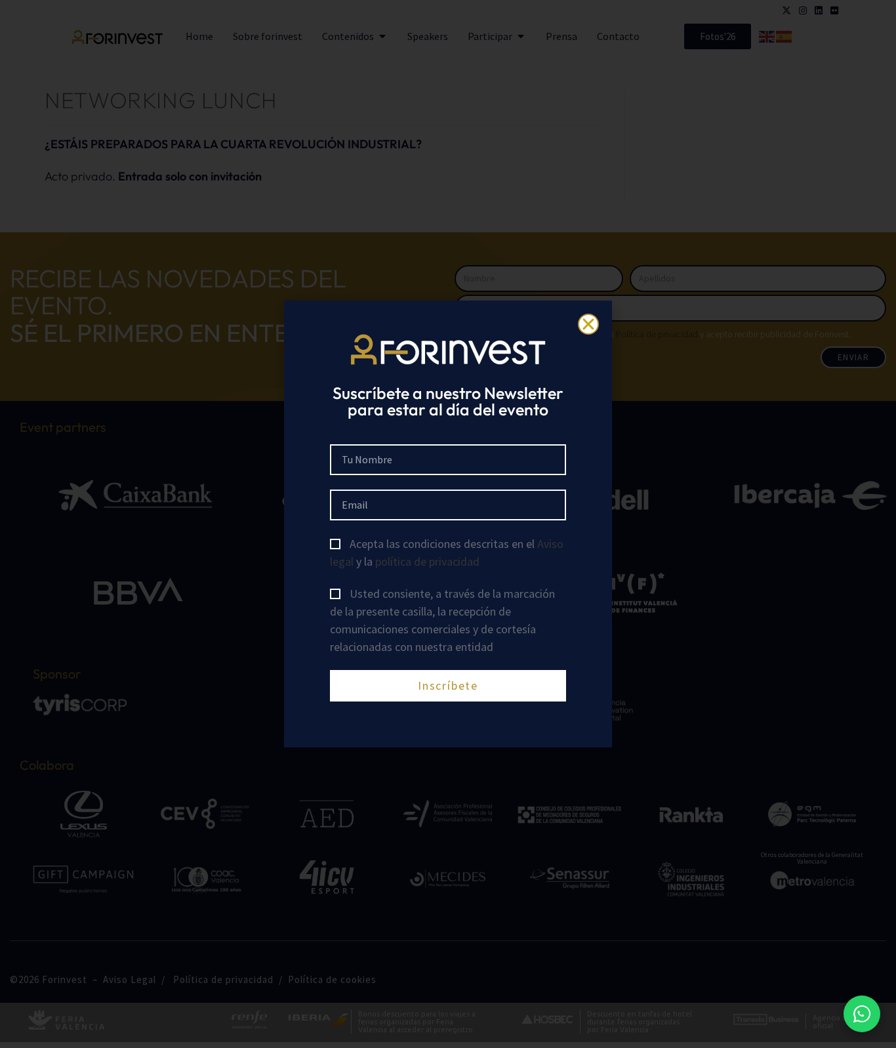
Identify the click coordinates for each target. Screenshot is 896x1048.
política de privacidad (427, 561)
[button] (588, 324)
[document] (448, 524)
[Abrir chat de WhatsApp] (862, 1014)
